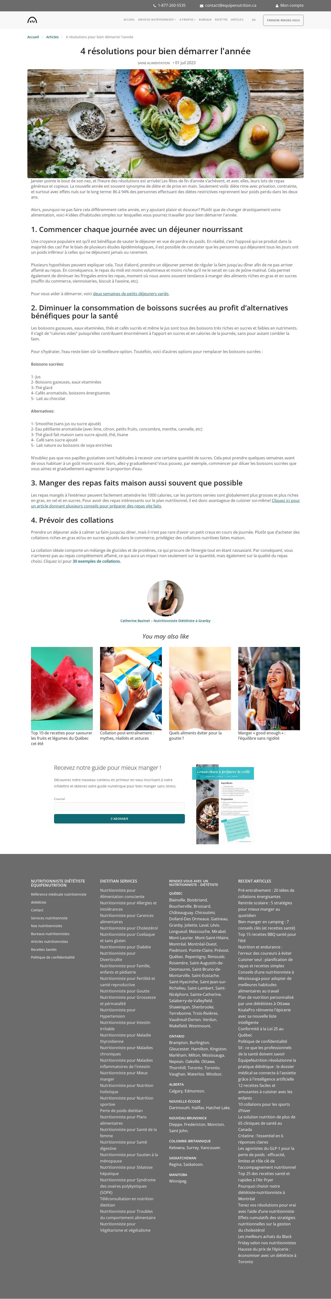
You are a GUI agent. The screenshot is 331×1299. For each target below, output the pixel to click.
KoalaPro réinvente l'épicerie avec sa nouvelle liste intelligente (264, 1016)
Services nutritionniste (156, 19)
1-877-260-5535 (172, 5)
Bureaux (205, 19)
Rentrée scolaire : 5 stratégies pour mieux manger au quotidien (265, 909)
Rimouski (216, 956)
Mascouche (199, 931)
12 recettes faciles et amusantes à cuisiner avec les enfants (265, 1092)
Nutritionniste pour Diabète (125, 947)
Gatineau (219, 919)
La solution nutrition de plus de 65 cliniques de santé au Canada (266, 1123)
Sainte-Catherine (205, 994)
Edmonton (194, 1091)
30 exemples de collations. (97, 561)
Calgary (176, 1091)
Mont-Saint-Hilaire (211, 937)
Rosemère (178, 963)
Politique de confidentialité (53, 957)
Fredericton (194, 1124)
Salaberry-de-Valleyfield (190, 1000)
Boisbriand (197, 900)
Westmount (199, 1026)
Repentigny (195, 956)
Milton (194, 1055)
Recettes (221, 19)
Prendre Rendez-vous (283, 20)
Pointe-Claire (201, 950)
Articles (237, 19)
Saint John (178, 1130)
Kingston (218, 1049)
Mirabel (219, 931)
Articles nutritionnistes (49, 941)
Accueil (129, 19)
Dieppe (175, 1124)
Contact (37, 910)
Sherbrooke (202, 1007)
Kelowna (177, 1147)
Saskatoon (193, 1164)
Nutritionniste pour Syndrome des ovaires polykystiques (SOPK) (128, 1186)
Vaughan (177, 1074)
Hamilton (199, 1049)
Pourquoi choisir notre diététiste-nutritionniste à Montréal (261, 1192)
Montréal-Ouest (202, 944)
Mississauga (213, 1055)
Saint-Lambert (200, 988)
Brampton (178, 1042)
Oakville (192, 1061)
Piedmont (178, 950)
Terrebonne (180, 1013)
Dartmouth (179, 1107)
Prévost (221, 950)
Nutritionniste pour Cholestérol (129, 928)
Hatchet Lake (218, 1107)
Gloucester (179, 1049)
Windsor (214, 1074)
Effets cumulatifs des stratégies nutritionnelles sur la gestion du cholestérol (266, 1224)
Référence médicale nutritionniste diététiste (59, 898)
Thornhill (177, 1067)
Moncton (215, 1124)
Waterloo (195, 1074)
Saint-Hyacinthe (183, 981)
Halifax (198, 1107)
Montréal (177, 944)
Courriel (59, 799)
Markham (178, 1055)
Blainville (177, 900)
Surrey (193, 1147)
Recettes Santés (44, 949)
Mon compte (292, 5)
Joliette (191, 925)
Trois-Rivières (205, 1013)
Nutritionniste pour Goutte (125, 991)
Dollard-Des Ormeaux (189, 919)
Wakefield (178, 1026)
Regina (175, 1164)
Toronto (195, 1067)
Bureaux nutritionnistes (50, 933)
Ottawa (207, 1061)
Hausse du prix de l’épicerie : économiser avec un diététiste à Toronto (267, 1255)
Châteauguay (181, 912)
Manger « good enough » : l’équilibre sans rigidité (261, 735)
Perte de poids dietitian (121, 1110)
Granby (176, 925)
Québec (176, 956)
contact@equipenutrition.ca (230, 5)
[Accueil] (32, 19)
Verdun (209, 1019)
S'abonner (119, 819)
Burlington (199, 1042)
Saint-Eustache (205, 975)
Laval (203, 925)
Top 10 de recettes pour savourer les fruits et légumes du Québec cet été (61, 738)
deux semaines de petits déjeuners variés (131, 293)
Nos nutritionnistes (46, 925)
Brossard (202, 906)
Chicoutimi (205, 912)
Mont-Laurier (181, 937)
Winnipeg (177, 1181)
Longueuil (178, 931)
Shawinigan (179, 1007)
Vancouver (210, 1147)
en (254, 20)
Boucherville (180, 906)
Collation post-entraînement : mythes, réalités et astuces (127, 735)
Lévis (214, 925)
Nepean (176, 1061)
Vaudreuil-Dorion (185, 1019)
